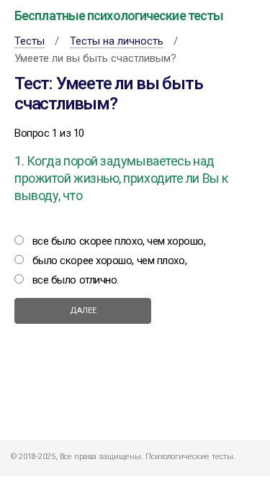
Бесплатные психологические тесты (118, 15)
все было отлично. (75, 279)
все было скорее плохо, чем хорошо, (119, 241)
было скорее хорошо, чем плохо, (109, 260)
